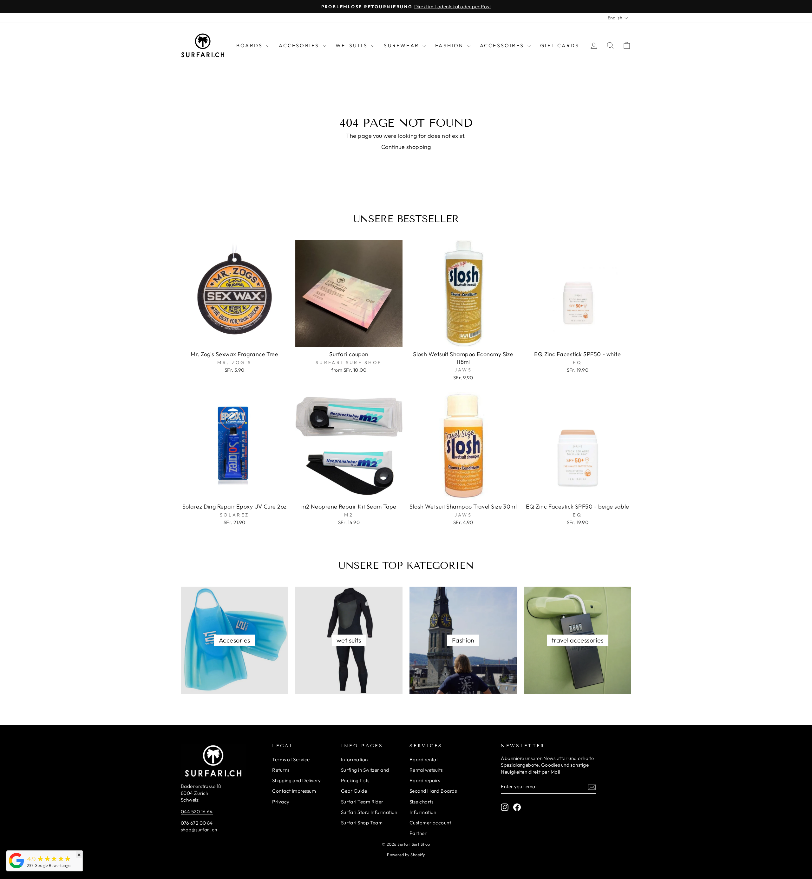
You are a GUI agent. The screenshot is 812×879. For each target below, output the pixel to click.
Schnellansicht (234, 340)
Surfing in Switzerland (365, 770)
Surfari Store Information (369, 812)
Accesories (300, 45)
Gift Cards (559, 45)
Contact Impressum (294, 791)
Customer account (430, 823)
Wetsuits (353, 45)
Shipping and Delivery (296, 780)
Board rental (423, 759)
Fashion (450, 45)
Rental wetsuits (426, 770)
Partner (418, 833)
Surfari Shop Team (362, 823)
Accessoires (503, 45)
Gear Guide (354, 791)
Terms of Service (291, 759)
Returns (280, 770)
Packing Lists (355, 780)
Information (354, 759)
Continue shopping (406, 146)
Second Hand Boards (433, 791)
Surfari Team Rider (362, 802)
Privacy (280, 802)
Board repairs (424, 780)
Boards (250, 45)
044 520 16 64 (197, 812)
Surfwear (402, 45)
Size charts (421, 802)
